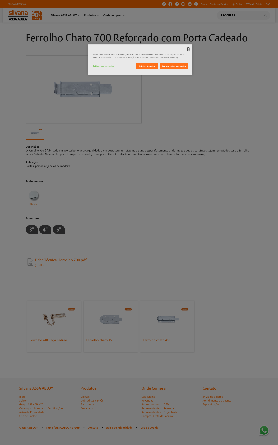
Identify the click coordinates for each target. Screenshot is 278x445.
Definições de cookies (103, 66)
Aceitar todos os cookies (174, 66)
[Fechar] (188, 49)
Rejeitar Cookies (147, 66)
